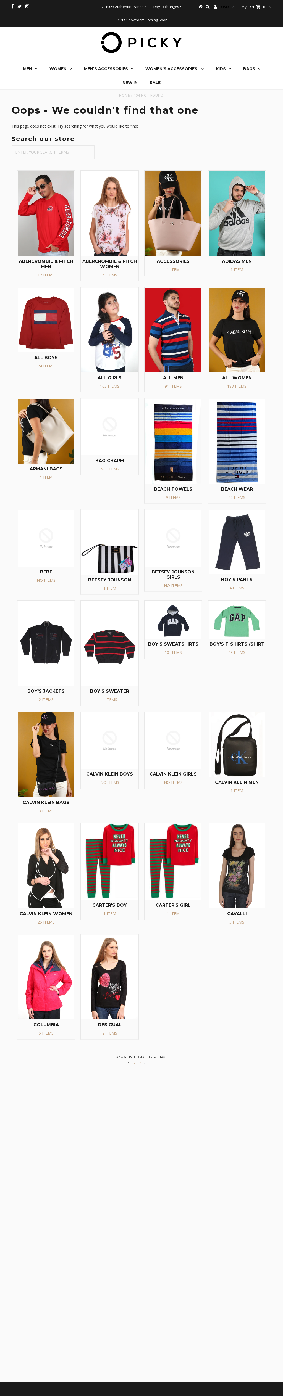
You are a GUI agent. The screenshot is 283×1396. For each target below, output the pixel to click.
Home (124, 95)
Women (58, 68)
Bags (249, 68)
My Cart (253, 6)
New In (130, 82)
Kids (221, 68)
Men (27, 68)
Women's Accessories (171, 68)
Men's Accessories (106, 68)
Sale (155, 82)
